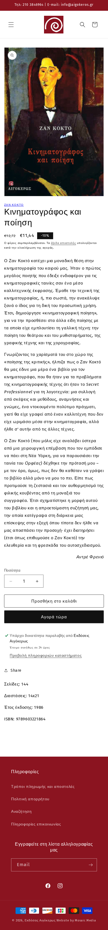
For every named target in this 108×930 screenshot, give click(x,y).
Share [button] (16, 670)
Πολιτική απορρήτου (30, 799)
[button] (11, 25)
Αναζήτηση (21, 811)
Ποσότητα (12, 570)
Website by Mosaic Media (76, 920)
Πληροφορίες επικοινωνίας (36, 824)
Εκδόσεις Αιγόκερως (40, 920)
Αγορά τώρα (54, 616)
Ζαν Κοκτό (14, 205)
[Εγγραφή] (90, 864)
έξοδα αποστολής (63, 243)
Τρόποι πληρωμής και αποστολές (42, 786)
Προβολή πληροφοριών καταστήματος (46, 655)
